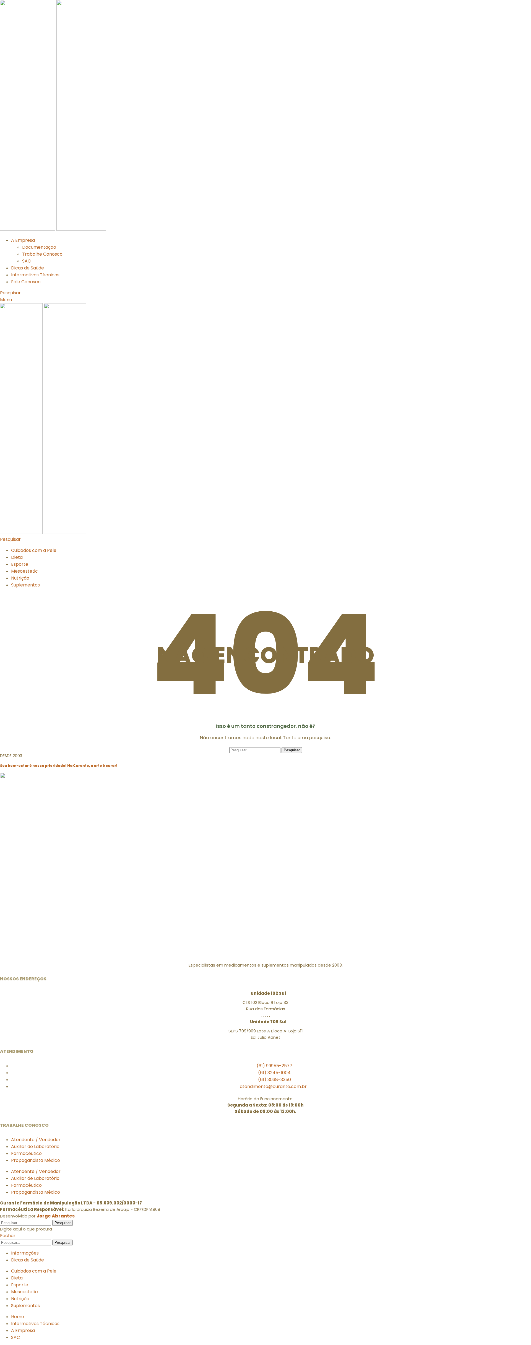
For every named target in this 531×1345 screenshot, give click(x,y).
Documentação (39, 247)
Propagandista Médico (35, 1160)
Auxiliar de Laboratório (35, 1146)
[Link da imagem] (265, 776)
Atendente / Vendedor (36, 1139)
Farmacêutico (26, 1153)
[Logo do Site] (28, 229)
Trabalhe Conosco (42, 254)
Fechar (7, 1235)
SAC (26, 261)
